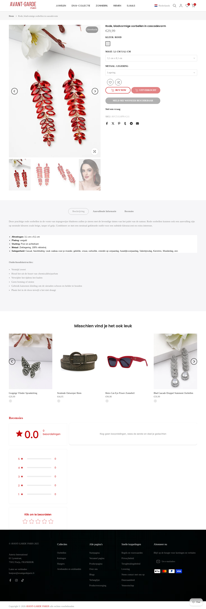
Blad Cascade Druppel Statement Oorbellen (173, 393)
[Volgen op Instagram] (16, 580)
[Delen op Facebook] (106, 123)
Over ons (93, 569)
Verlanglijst (94, 580)
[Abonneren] (191, 561)
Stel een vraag (112, 109)
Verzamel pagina (96, 558)
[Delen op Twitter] (113, 123)
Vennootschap (128, 585)
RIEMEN (117, 5)
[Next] (95, 91)
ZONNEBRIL (102, 5)
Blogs (91, 574)
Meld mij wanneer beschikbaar (133, 101)
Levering (126, 569)
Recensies (129, 211)
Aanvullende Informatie (104, 211)
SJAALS (131, 5)
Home (11, 16)
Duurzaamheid (128, 580)
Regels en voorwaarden (132, 553)
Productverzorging (97, 585)
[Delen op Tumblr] (125, 123)
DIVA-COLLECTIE (81, 5)
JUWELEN (61, 5)
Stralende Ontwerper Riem (69, 393)
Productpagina (95, 564)
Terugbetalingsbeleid (131, 564)
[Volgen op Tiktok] (22, 580)
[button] (163, 5)
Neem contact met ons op (133, 574)
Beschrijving (78, 211)
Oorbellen (61, 553)
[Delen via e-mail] (137, 123)
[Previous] (14, 91)
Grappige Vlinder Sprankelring (23, 393)
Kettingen (61, 558)
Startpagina (94, 553)
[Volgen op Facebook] (10, 580)
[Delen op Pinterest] (119, 123)
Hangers (61, 564)
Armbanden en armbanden (69, 569)
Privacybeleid (128, 558)
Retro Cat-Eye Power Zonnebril (120, 393)
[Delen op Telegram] (131, 123)
